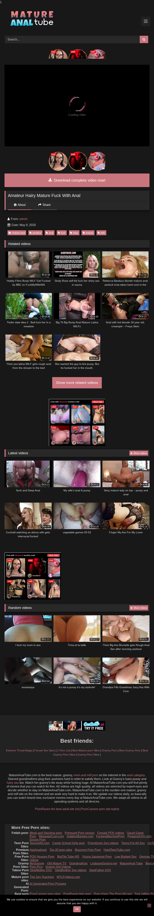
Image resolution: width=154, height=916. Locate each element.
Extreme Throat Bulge (19, 750)
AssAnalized (38, 849)
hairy (75, 232)
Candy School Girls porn (68, 843)
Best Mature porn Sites (86, 750)
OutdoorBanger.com (80, 836)
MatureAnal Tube (131, 863)
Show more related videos (77, 383)
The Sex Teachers (42, 877)
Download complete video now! (79, 180)
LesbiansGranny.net (103, 863)
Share (46, 204)
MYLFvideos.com (68, 877)
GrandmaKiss (78, 863)
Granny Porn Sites (88, 754)
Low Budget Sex (126, 856)
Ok (77, 909)
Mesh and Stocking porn (46, 833)
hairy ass (13, 782)
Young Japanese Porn (97, 856)
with (103, 232)
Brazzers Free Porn (88, 849)
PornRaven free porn (77, 893)
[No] (149, 905)
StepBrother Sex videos (70, 870)
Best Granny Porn (129, 750)
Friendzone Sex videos (103, 843)
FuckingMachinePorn (110, 836)
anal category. (136, 775)
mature (89, 232)
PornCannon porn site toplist (100, 809)
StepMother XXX (41, 870)
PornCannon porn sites (45, 893)
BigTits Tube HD (68, 856)
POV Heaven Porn (42, 856)
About (21, 204)
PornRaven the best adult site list (57, 809)
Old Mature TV (56, 863)
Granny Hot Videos (58, 866)
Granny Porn (109, 750)
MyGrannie (37, 863)
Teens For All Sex (133, 843)
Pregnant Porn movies (79, 833)
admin (23, 219)
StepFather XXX (100, 870)
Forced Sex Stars (44, 750)
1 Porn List (63, 750)
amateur (36, 232)
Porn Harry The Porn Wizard (113, 893)
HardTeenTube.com (117, 849)
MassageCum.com (51, 836)
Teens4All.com (39, 843)
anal (51, 232)
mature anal (18, 232)
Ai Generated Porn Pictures (48, 883)
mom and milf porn (86, 775)
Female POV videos (110, 833)
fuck (63, 232)
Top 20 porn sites (60, 849)
